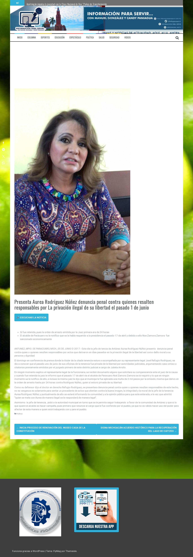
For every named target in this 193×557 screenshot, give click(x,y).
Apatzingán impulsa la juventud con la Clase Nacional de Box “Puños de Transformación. (67, 4)
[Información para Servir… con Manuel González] (30, 19)
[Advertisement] (96, 67)
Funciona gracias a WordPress (28, 551)
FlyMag (57, 551)
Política (19, 414)
